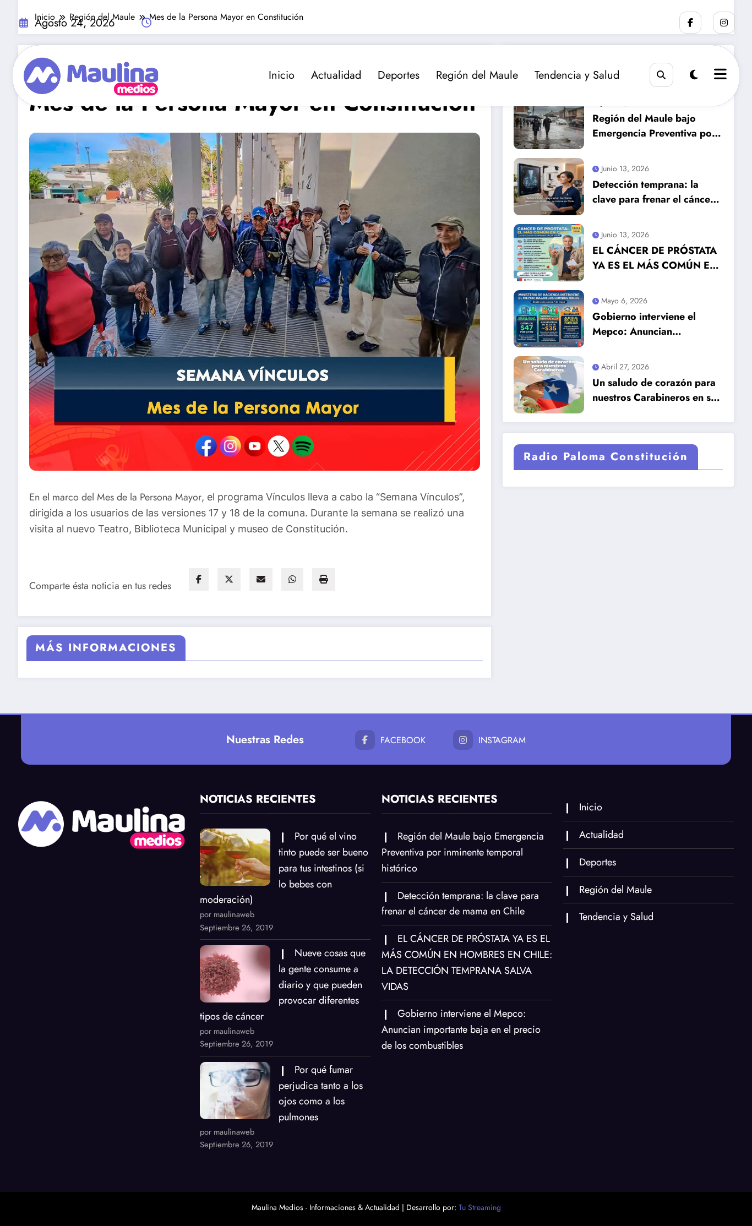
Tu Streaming (480, 1207)
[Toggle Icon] (719, 75)
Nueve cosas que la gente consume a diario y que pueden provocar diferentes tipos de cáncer (283, 984)
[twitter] (229, 579)
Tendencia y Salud (577, 75)
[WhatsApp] (292, 579)
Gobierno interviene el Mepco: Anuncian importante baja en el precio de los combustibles (653, 324)
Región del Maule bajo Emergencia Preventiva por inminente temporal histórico (654, 126)
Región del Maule (477, 75)
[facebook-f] (690, 23)
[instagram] (724, 23)
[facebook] (199, 579)
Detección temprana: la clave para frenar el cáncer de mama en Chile (653, 192)
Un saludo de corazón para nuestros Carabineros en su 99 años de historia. (654, 390)
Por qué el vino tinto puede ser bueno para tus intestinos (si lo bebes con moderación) (284, 868)
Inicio (282, 75)
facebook (403, 740)
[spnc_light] (694, 75)
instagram (502, 740)
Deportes (398, 75)
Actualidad (336, 75)
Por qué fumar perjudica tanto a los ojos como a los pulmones (321, 1093)
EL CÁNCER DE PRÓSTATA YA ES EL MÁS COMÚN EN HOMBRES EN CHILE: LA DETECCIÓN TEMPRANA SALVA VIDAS (654, 258)
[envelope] (261, 579)
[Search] (661, 74)
